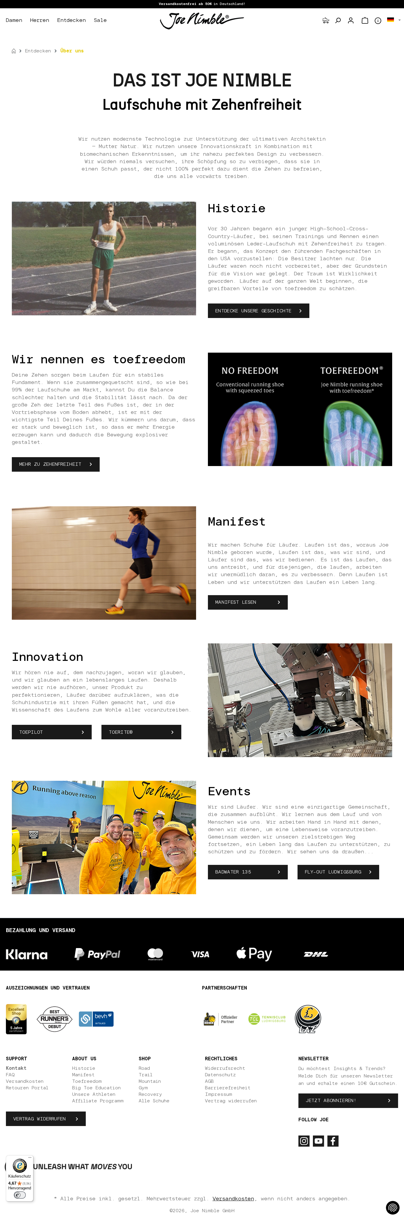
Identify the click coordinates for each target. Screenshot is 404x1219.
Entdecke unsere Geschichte (253, 311)
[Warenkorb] (365, 20)
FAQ (10, 1074)
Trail (146, 1074)
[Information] (378, 21)
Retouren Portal (27, 1087)
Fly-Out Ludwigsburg (333, 872)
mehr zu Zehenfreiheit (50, 464)
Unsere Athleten (93, 1094)
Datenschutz (220, 1074)
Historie (83, 1068)
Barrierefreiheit (228, 1087)
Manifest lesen (235, 602)
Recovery (150, 1094)
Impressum (218, 1094)
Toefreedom (87, 1081)
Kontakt (16, 1068)
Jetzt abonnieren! (331, 1100)
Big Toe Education (96, 1087)
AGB (209, 1081)
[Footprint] (326, 20)
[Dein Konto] (351, 20)
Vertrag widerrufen (39, 1119)
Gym (143, 1087)
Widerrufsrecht (225, 1068)
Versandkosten (24, 1081)
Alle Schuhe (154, 1100)
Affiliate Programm (98, 1100)
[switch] (20, 1195)
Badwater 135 (233, 872)
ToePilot (35, 732)
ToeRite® (121, 732)
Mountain (150, 1081)
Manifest (83, 1074)
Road (144, 1068)
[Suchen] (338, 20)
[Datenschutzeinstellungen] (393, 1208)
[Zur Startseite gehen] (202, 21)
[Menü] (29, 1158)
